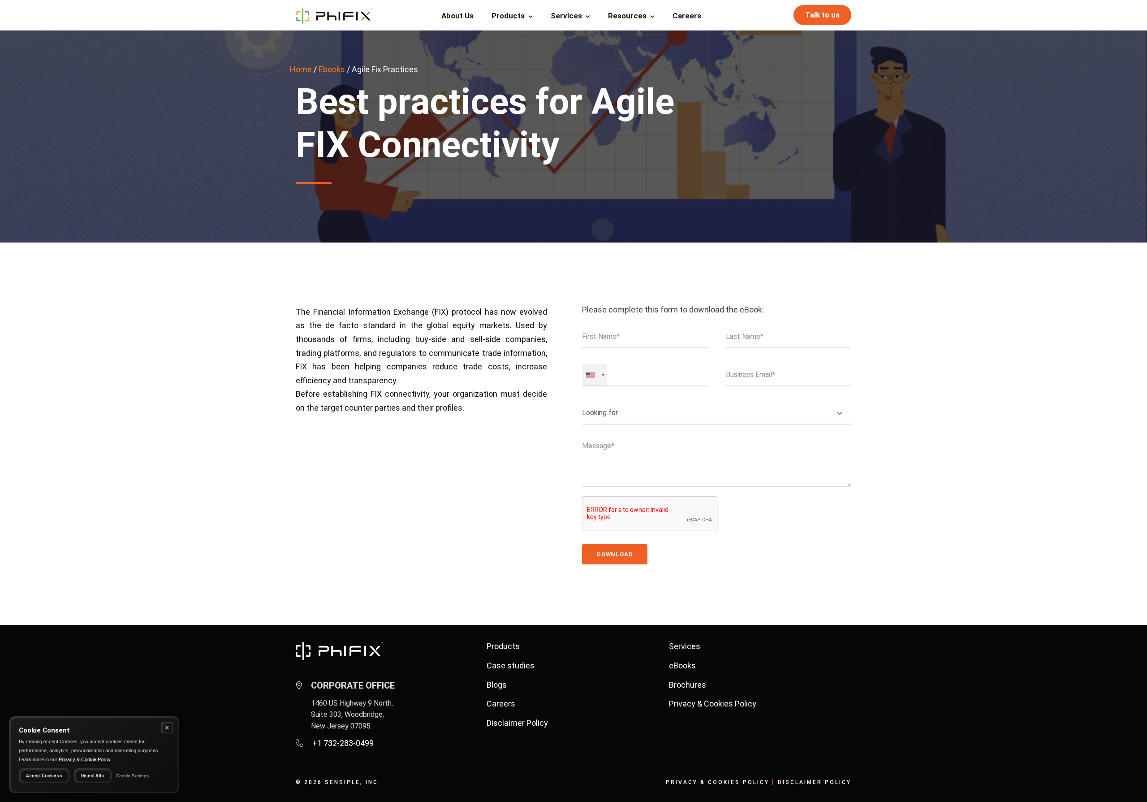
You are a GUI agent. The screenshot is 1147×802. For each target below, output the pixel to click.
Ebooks (332, 69)
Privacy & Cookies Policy (712, 703)
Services (566, 15)
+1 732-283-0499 (343, 743)
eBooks (682, 665)
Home (301, 69)
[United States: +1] (594, 375)
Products (508, 15)
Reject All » (92, 775)
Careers (687, 15)
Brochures (687, 684)
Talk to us (822, 14)
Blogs (497, 684)
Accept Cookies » (44, 775)
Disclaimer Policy (517, 723)
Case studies (511, 665)
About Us (457, 15)
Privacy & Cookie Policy (85, 759)
